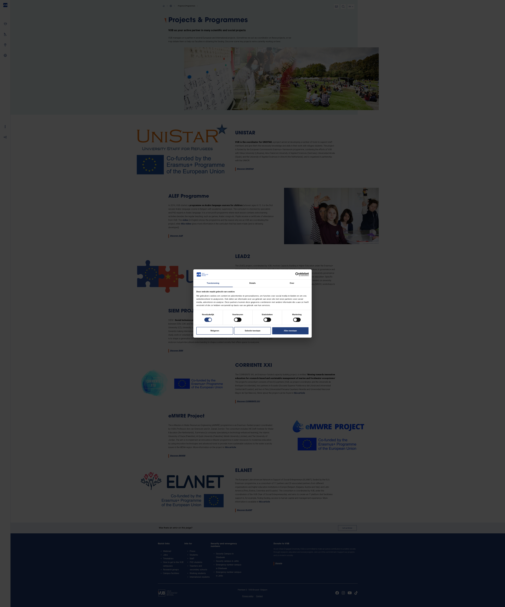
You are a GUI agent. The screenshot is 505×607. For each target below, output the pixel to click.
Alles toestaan (290, 331)
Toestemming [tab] (213, 283)
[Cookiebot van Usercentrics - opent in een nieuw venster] (297, 274)
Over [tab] (292, 283)
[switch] (237, 320)
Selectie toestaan (252, 331)
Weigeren (214, 331)
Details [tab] (252, 283)
